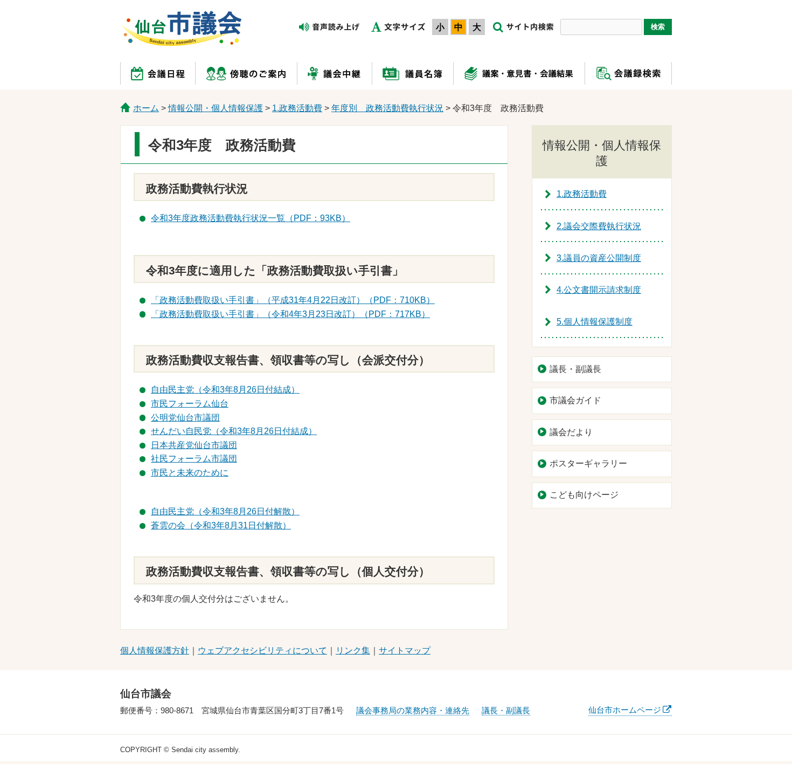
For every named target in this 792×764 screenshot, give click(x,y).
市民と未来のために (189, 472)
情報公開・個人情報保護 (215, 108)
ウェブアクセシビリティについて (262, 650)
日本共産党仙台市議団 (194, 445)
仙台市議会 (181, 28)
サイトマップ (404, 650)
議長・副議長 (575, 369)
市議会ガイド (575, 400)
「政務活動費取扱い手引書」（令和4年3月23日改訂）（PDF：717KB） (290, 314)
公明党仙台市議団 (185, 417)
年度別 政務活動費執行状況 (387, 108)
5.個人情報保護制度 (595, 321)
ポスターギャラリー (588, 463)
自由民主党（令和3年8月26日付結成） (225, 389)
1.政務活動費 (297, 108)
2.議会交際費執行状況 (599, 226)
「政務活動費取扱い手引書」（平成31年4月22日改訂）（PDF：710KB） (293, 300)
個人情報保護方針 (154, 650)
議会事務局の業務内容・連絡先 (412, 710)
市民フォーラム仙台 (189, 403)
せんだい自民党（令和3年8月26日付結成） (234, 431)
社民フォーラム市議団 (194, 458)
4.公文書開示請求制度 (599, 289)
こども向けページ (584, 494)
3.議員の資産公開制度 (599, 258)
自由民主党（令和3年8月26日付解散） (225, 511)
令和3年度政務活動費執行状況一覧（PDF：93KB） (250, 218)
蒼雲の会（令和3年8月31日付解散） (221, 525)
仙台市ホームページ (624, 709)
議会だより (571, 432)
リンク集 (353, 650)
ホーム (146, 108)
